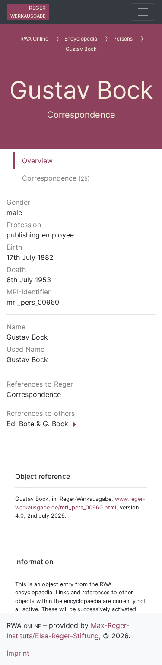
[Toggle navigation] (143, 12)
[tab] (56, 160)
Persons (123, 38)
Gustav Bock (81, 49)
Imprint (17, 653)
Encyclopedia (80, 38)
